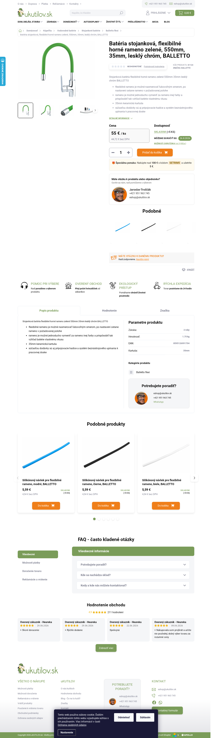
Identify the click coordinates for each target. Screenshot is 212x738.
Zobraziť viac (106, 648)
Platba (44, 3)
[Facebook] (154, 702)
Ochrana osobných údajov (72, 725)
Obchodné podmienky (28, 713)
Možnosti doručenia (170, 143)
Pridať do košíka (152, 152)
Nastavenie (67, 732)
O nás (21, 3)
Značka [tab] (164, 310)
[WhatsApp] (160, 702)
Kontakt (65, 708)
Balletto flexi (143, 372)
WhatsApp (158, 402)
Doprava (32, 3)
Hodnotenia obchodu (71, 693)
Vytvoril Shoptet (164, 735)
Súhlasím (145, 717)
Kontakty (74, 3)
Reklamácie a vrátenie (28, 698)
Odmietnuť (124, 717)
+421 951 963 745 (139, 193)
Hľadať (121, 13)
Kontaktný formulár (167, 710)
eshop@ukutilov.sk (139, 197)
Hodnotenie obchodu (106, 605)
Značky (64, 703)
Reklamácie (59, 3)
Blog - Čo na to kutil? (70, 698)
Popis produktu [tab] (49, 310)
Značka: (181, 68)
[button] (94, 519)
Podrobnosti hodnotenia (154, 66)
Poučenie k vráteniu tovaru (30, 708)
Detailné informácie (119, 118)
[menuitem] (30, 21)
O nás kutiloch (67, 688)
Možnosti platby (25, 688)
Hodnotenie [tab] (109, 310)
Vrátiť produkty (25, 703)
